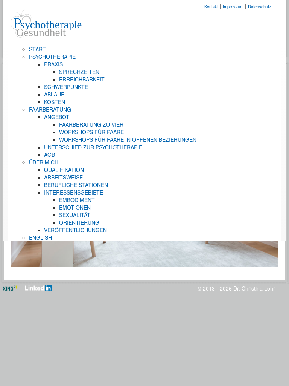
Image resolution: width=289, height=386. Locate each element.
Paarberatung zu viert (93, 124)
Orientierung (79, 222)
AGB (49, 154)
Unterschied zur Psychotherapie (93, 147)
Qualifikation (64, 169)
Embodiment (77, 200)
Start (37, 49)
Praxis (53, 64)
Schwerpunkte (66, 86)
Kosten (54, 102)
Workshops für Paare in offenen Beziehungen (127, 139)
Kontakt (211, 6)
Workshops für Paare (91, 132)
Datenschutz (259, 6)
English (40, 237)
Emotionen (75, 207)
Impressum (233, 6)
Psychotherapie (52, 56)
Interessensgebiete (73, 192)
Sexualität (74, 215)
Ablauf (54, 94)
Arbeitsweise (63, 177)
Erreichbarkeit (82, 79)
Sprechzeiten (79, 71)
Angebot (56, 117)
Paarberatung (50, 109)
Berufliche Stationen (76, 184)
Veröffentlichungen (75, 230)
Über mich (43, 162)
